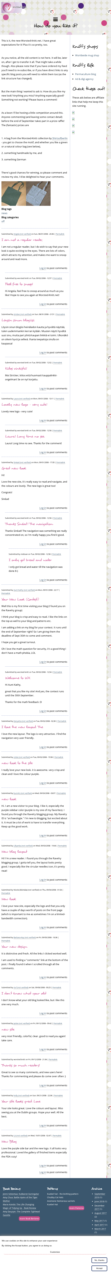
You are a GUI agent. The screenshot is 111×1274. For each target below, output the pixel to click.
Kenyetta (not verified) (23, 721)
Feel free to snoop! (19, 284)
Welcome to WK (17, 678)
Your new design (14, 946)
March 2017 (100, 1228)
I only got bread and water (30, 560)
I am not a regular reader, (21, 240)
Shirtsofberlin (59, 138)
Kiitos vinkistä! (16, 368)
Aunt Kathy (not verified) (24, 590)
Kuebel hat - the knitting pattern (62, 1194)
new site (7, 1029)
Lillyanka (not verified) (23, 845)
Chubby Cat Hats (55, 1197)
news (4, 213)
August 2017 (101, 1213)
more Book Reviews (29, 1218)
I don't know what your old (23, 993)
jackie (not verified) (22, 1023)
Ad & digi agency (84, 79)
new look (8, 799)
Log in (42, 268)
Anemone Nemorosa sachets (61, 1201)
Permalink (60, 234)
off (3, 221)
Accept (99, 1268)
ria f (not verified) (21, 987)
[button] (55, 19)
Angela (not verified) (22, 234)
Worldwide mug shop (87, 55)
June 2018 (99, 1201)
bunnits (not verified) (23, 793)
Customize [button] (55, 1252)
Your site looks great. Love (20, 1101)
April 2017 (99, 1224)
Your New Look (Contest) (20, 599)
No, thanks (99, 1260)
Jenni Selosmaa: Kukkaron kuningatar (21, 1194)
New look (8, 899)
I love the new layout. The (22, 727)
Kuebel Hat (52, 1204)
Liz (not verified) (20, 1135)
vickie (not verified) (22, 757)
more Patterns (76, 1208)
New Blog (9, 1141)
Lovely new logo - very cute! (24, 404)
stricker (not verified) (23, 314)
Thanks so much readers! (20, 1065)
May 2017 (99, 1220)
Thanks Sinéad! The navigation (29, 524)
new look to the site (17, 763)
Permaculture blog (85, 74)
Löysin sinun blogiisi (17, 320)
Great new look (13, 468)
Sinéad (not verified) (22, 462)
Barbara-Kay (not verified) (25, 937)
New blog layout (14, 851)
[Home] (15, 12)
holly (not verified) (21, 1095)
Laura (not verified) (22, 398)
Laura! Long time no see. (25, 436)
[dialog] (55, 1255)
